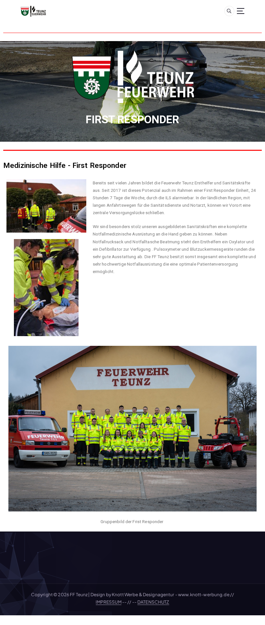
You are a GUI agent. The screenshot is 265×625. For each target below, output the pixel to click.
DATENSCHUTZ (153, 602)
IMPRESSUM (108, 602)
